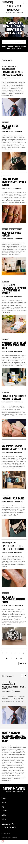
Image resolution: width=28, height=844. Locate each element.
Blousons (23, 46)
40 (21, 658)
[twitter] (15, 6)
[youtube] (18, 6)
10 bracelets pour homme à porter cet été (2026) (14, 397)
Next (25, 675)
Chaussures (10, 46)
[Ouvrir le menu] (24, 2)
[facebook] (7, 6)
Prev (22, 675)
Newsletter (8, 2)
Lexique (4, 819)
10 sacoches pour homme (13, 498)
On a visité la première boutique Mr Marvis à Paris (14, 448)
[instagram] (10, 6)
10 (7, 658)
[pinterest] (12, 6)
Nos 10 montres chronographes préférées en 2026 (13, 599)
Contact (4, 803)
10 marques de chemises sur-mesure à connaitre (12, 73)
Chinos (13, 49)
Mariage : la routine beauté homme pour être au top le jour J (14, 345)
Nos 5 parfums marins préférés (11, 234)
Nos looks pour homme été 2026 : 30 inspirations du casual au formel (14, 28)
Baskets (4, 46)
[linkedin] (20, 6)
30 (16, 658)
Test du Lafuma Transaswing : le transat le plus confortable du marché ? (14, 289)
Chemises (17, 46)
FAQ (3, 807)
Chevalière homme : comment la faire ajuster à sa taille (14, 182)
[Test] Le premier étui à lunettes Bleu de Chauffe (13, 548)
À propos (4, 798)
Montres (19, 49)
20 (11, 658)
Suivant (21, 663)
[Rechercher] (24, 42)
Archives (4, 815)
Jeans (8, 49)
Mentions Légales (6, 837)
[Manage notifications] (3, 841)
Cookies (14, 837)
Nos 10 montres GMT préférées (10, 127)
